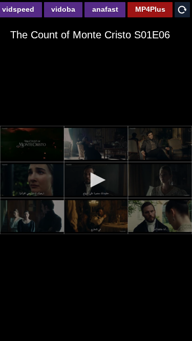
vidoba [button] (63, 9)
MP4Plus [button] (150, 9)
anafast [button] (105, 9)
